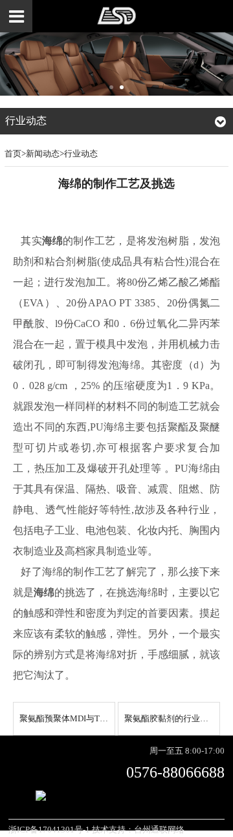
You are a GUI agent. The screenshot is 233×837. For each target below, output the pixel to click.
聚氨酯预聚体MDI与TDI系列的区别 (84, 718)
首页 (13, 153)
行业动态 (81, 153)
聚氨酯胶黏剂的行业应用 (170, 718)
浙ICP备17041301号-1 (49, 829)
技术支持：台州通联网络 (138, 829)
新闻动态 (43, 153)
